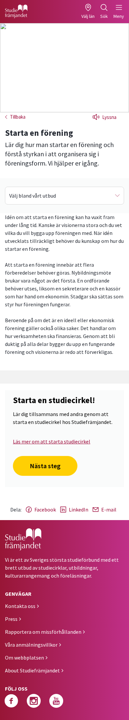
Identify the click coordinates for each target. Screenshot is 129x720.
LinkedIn (78, 509)
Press (11, 619)
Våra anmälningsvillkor (31, 644)
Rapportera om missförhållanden (43, 631)
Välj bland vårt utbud (32, 195)
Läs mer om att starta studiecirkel (51, 441)
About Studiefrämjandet (32, 670)
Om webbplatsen (24, 657)
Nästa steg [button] (45, 466)
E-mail (108, 509)
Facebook (45, 509)
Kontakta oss (20, 606)
